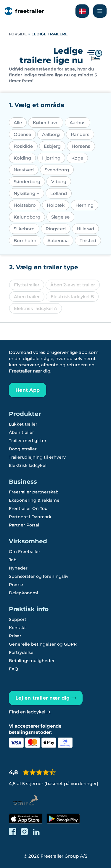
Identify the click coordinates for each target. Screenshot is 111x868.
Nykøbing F (26, 193)
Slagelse (60, 217)
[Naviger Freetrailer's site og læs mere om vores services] (100, 11)
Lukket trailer (23, 424)
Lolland (58, 193)
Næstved (24, 170)
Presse (16, 584)
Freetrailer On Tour (29, 508)
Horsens (81, 146)
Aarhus (78, 122)
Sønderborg (27, 181)
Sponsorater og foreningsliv (38, 576)
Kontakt (17, 627)
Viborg (58, 181)
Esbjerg (52, 146)
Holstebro (25, 205)
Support (17, 619)
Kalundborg (27, 217)
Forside (18, 34)
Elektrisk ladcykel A (35, 308)
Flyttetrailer (26, 285)
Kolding (22, 158)
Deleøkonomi (23, 592)
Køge (77, 158)
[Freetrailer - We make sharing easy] (24, 11)
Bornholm (25, 240)
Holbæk (56, 205)
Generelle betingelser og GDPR (43, 644)
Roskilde (23, 146)
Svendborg (57, 170)
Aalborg (51, 134)
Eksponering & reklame (34, 500)
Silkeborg (24, 229)
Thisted (88, 240)
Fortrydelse (21, 652)
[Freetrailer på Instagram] (24, 831)
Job (13, 559)
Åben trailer (27, 296)
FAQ (13, 669)
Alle (18, 122)
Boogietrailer (23, 449)
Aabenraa (58, 240)
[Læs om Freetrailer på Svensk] (82, 11)
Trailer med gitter (27, 440)
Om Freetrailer (24, 551)
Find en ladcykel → (30, 712)
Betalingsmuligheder (32, 660)
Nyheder (18, 568)
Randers (80, 134)
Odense (22, 134)
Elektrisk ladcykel (27, 465)
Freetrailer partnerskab (34, 492)
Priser (15, 636)
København (46, 122)
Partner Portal (24, 525)
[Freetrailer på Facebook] (12, 831)
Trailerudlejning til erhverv (37, 457)
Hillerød (85, 229)
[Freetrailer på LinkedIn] (36, 831)
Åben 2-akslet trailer (72, 285)
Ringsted (56, 229)
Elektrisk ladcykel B (72, 296)
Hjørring (51, 158)
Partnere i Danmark (30, 516)
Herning (84, 205)
